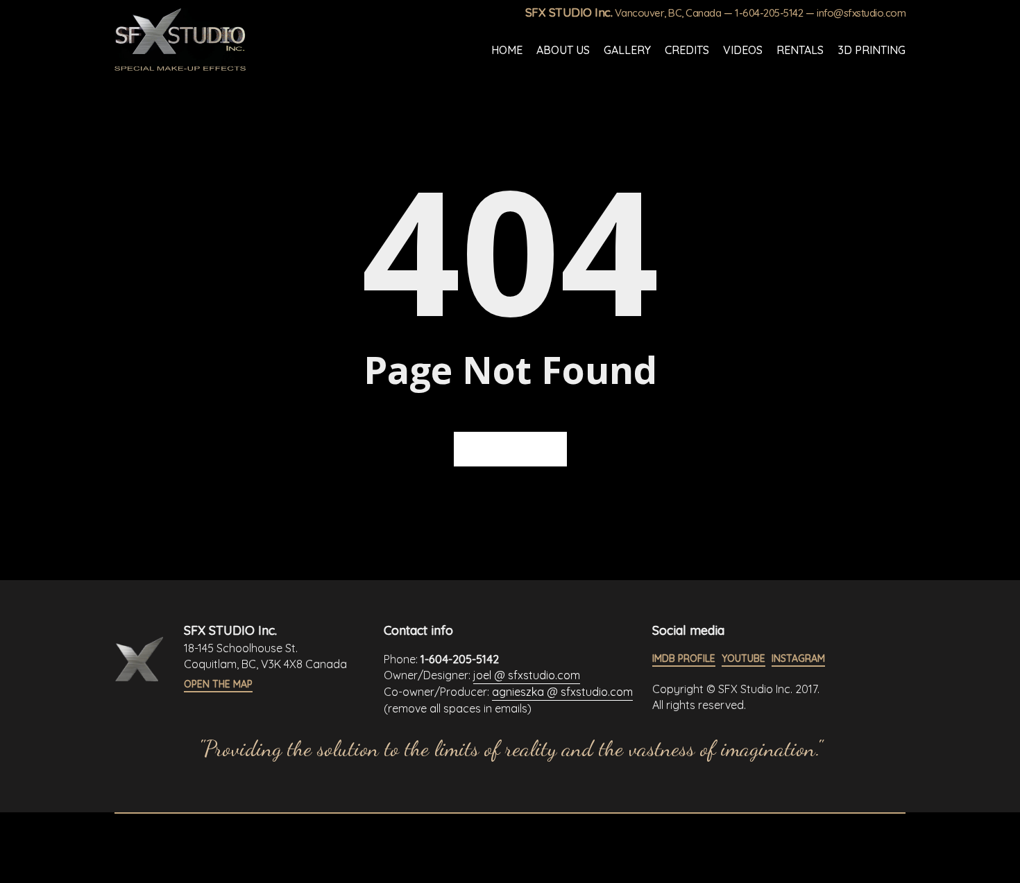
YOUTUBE (743, 658)
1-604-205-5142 (769, 12)
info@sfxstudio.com (861, 12)
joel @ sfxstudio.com (526, 675)
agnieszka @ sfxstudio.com (562, 692)
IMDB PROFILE (683, 658)
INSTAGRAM (798, 658)
